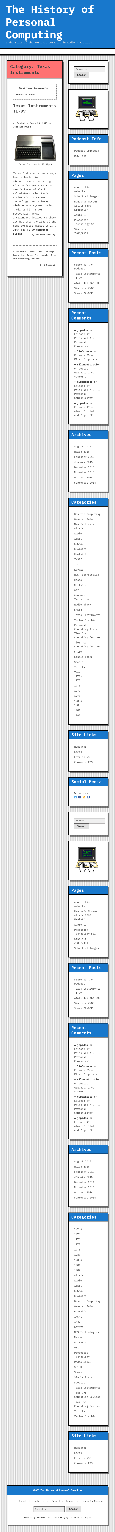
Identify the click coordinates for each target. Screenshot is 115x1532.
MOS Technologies (86, 574)
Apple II (80, 214)
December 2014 (84, 467)
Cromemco (80, 549)
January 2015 (83, 462)
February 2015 (84, 456)
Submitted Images (86, 196)
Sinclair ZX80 (84, 288)
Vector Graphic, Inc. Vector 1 (84, 372)
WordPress (41, 1517)
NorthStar (81, 585)
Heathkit (80, 554)
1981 (39, 251)
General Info (83, 519)
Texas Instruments (37, 255)
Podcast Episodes (86, 150)
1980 (77, 705)
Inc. (77, 564)
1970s (78, 676)
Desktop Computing (87, 514)
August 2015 (82, 446)
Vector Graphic (85, 620)
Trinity (79, 667)
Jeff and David (22, 126)
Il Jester (75, 1517)
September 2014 (85, 482)
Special (79, 662)
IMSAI (78, 559)
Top (88, 1517)
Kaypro (78, 569)
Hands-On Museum (85, 201)
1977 (77, 690)
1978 (77, 695)
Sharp (78, 609)
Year (77, 672)
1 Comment (50, 265)
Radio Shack (82, 604)
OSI (76, 590)
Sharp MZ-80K (83, 293)
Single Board (83, 656)
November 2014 (84, 472)
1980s (31, 251)
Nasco (78, 580)
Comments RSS (83, 762)
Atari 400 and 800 (87, 283)
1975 (77, 680)
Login (78, 751)
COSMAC (78, 544)
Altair (78, 528)
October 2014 (83, 477)
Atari (78, 538)
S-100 (78, 651)
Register (80, 746)
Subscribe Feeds (25, 94)
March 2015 (82, 451)
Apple (78, 533)
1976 (77, 685)
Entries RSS (82, 757)
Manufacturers (84, 524)
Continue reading (46, 235)
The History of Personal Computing (50, 21)
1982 (77, 715)
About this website (31, 1501)
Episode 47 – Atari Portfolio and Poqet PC (85, 411)
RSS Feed (80, 156)
